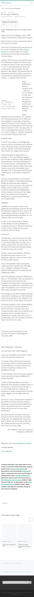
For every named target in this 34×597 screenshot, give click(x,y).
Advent (26, 471)
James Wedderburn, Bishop (22, 443)
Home (3, 8)
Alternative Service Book (12, 480)
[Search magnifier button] (30, 582)
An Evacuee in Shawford (9, 544)
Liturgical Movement (22, 475)
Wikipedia (8, 451)
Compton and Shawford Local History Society (19, 592)
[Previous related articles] (27, 520)
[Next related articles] (31, 520)
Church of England (17, 469)
